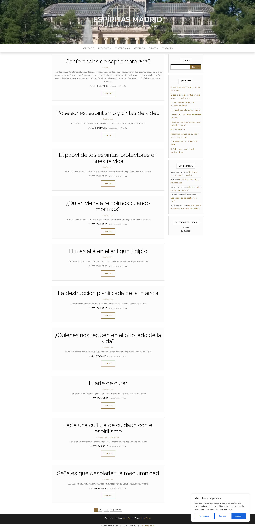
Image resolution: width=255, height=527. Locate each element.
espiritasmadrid (101, 86)
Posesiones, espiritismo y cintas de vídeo (108, 113)
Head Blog (146, 518)
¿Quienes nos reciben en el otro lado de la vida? (108, 338)
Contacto (167, 48)
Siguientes (116, 510)
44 (106, 510)
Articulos (139, 48)
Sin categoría (113, 437)
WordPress (128, 518)
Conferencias (122, 48)
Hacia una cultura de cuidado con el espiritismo (108, 428)
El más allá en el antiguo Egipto (108, 251)
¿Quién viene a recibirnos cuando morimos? (108, 206)
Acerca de (88, 48)
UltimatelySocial (147, 525)
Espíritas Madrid (127, 19)
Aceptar (238, 516)
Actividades (104, 48)
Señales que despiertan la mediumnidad (108, 473)
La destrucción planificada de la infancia (108, 293)
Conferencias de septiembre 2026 (108, 61)
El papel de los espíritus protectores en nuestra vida (108, 158)
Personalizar (204, 516)
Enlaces (153, 48)
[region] (220, 508)
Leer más (108, 93)
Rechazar (222, 516)
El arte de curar (108, 383)
